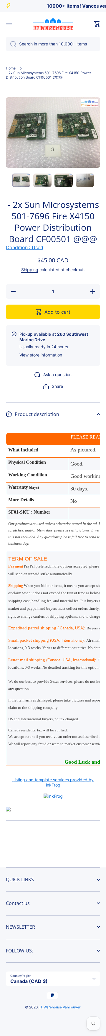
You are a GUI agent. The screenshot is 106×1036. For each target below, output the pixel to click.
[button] (97, 24)
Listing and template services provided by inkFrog (53, 782)
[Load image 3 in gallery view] (63, 180)
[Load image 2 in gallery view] (42, 180)
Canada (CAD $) (29, 981)
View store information (40, 354)
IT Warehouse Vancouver (59, 1007)
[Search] (11, 44)
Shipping (29, 269)
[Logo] (53, 24)
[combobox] (53, 44)
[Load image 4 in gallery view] (85, 180)
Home (11, 68)
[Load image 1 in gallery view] (21, 180)
